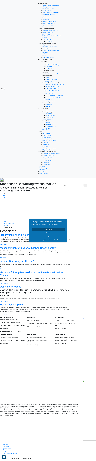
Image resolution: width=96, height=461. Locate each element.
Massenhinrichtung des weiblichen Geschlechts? (28, 247)
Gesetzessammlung (47, 119)
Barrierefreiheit (43, 173)
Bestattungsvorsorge (48, 27)
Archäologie (48, 81)
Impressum (42, 169)
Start (3, 89)
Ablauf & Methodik (47, 32)
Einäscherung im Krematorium (50, 50)
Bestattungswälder (47, 157)
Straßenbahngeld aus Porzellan (54, 95)
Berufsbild (45, 142)
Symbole (44, 37)
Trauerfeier (45, 19)
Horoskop (42, 166)
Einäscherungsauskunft (45, 168)
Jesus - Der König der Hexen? (17, 261)
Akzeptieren (48, 229)
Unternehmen (46, 133)
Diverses (47, 106)
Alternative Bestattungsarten (50, 12)
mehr (48, 236)
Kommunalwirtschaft (51, 126)
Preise (44, 56)
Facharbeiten (49, 41)
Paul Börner (48, 99)
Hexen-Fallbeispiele (11, 304)
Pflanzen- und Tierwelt (51, 79)
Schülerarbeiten (46, 39)
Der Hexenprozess (10, 286)
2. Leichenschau (47, 48)
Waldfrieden (48, 160)
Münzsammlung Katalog (52, 90)
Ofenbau (47, 128)
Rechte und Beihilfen (48, 8)
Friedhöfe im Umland (48, 155)
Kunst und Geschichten (9, 223)
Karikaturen (48, 104)
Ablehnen (48, 233)
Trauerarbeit (48, 113)
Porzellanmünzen (50, 92)
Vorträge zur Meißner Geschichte (54, 84)
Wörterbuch (45, 130)
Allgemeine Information (49, 45)
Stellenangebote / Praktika (50, 140)
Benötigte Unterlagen (48, 14)
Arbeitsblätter (46, 34)
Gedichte (48, 63)
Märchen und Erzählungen (52, 65)
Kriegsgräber (46, 164)
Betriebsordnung (47, 135)
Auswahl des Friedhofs (48, 23)
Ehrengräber (45, 162)
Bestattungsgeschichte (48, 101)
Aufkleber (45, 54)
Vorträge (47, 122)
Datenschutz (43, 171)
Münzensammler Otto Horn (53, 97)
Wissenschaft (49, 68)
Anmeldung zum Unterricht (50, 30)
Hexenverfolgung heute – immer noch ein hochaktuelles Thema (31, 274)
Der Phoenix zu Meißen (52, 86)
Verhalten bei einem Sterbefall (50, 5)
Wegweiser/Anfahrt (47, 150)
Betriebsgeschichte (47, 139)
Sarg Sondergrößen (48, 57)
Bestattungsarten (47, 10)
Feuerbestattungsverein (52, 88)
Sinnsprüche (48, 66)
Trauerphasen (49, 117)
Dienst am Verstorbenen (49, 21)
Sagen (47, 77)
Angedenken (46, 144)
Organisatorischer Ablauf (49, 46)
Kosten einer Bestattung (49, 25)
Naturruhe (48, 159)
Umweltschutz (49, 124)
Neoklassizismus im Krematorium (54, 74)
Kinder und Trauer (50, 115)
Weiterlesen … (12, 244)
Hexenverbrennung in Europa (16, 234)
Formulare (45, 52)
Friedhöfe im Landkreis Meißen (51, 153)
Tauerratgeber (46, 110)
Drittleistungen (46, 18)
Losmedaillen (49, 93)
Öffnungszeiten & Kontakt (49, 7)
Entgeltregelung (46, 137)
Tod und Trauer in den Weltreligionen (52, 36)
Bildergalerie (46, 146)
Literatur (5, 225)
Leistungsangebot (47, 16)
